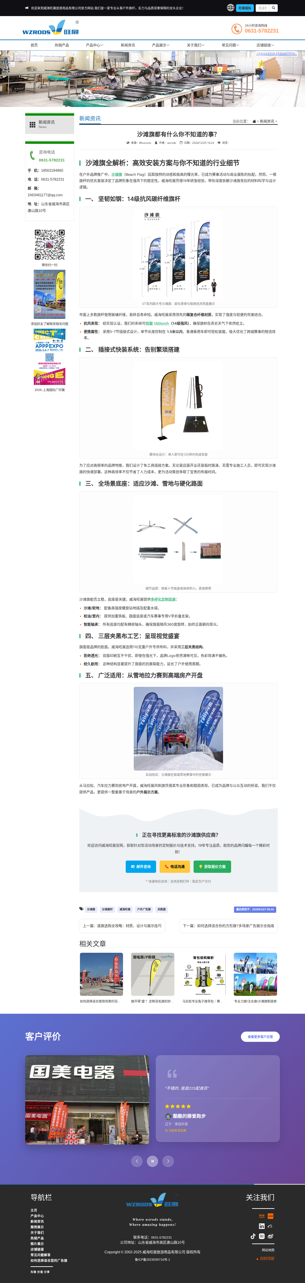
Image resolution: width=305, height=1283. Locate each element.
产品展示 (159, 45)
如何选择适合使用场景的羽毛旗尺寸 (105, 1001)
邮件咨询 (143, 866)
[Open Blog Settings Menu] (296, 1265)
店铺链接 (264, 45)
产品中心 (93, 45)
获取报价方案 (214, 866)
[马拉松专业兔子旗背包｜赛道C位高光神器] (204, 974)
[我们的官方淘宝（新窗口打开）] (262, 1220)
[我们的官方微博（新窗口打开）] (270, 1240)
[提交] (273, 8)
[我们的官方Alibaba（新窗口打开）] (270, 1230)
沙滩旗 (116, 174)
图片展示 (37, 1248)
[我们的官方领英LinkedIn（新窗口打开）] (262, 1230)
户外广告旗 (144, 909)
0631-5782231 (262, 31)
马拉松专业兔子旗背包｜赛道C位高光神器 (211, 1001)
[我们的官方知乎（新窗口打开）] (262, 1240)
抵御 (150, 323)
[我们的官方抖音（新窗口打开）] (253, 1240)
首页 (34, 45)
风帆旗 (162, 909)
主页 (34, 1214)
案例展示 (37, 1231)
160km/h (161, 323)
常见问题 (229, 45)
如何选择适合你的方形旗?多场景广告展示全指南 (235, 926)
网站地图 (268, 1254)
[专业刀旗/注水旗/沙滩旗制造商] (255, 974)
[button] (230, 8)
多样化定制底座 (163, 599)
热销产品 (62, 45)
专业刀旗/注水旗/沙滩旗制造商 (255, 1001)
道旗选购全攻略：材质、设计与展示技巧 (129, 926)
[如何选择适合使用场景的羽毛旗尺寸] (101, 974)
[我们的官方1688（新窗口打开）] (270, 1220)
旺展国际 (245, 8)
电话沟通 (177, 866)
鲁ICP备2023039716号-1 (152, 1264)
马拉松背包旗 (177, 1137)
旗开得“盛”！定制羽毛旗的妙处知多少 (157, 1001)
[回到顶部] (296, 1252)
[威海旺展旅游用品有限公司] (51, 27)
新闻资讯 (128, 45)
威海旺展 (125, 909)
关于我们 (194, 45)
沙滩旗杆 (107, 909)
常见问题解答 (41, 1259)
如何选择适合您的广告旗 (49, 1264)
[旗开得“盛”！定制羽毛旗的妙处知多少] (152, 974)
